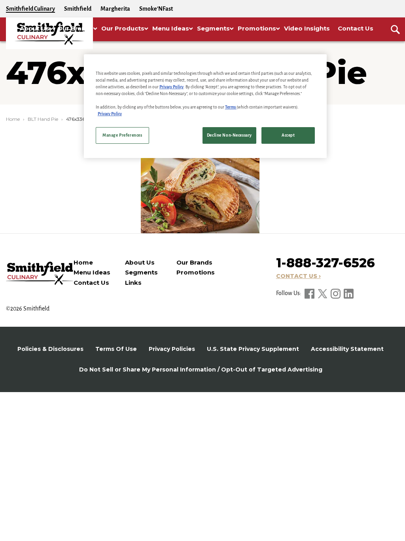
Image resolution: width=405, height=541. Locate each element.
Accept (288, 135)
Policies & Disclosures (50, 348)
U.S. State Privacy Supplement (253, 348)
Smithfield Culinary (30, 9)
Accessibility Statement (347, 348)
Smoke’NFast (156, 9)
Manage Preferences (122, 135)
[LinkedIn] (349, 293)
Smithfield (77, 9)
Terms (231, 107)
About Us (140, 262)
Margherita (115, 9)
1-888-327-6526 (325, 262)
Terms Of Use (116, 348)
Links (133, 282)
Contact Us (91, 282)
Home (13, 119)
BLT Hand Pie (43, 119)
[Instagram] (336, 293)
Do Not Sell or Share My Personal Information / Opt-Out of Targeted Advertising (200, 369)
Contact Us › (298, 276)
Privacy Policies (172, 348)
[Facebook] (310, 293)
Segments (141, 272)
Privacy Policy (171, 87)
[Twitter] (323, 293)
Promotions (195, 272)
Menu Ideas (92, 272)
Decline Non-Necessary (229, 135)
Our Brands (194, 262)
